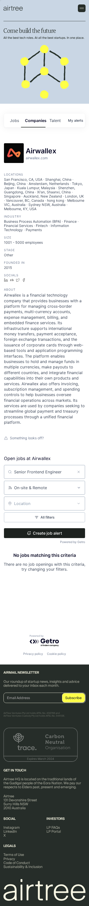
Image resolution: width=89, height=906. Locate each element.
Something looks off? (27, 438)
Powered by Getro (72, 542)
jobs (14, 120)
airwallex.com (37, 158)
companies (35, 120)
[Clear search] (78, 471)
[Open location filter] (78, 503)
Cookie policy (56, 654)
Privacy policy (33, 654)
